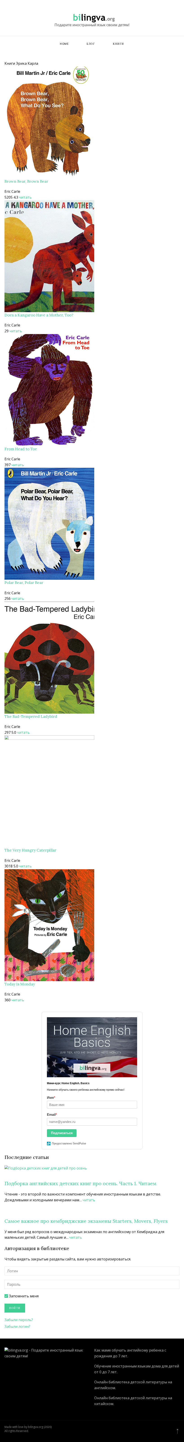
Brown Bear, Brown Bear (26, 181)
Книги (118, 44)
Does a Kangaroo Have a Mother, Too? (38, 315)
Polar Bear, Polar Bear (23, 582)
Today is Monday (19, 984)
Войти (14, 1308)
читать (25, 197)
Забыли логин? (17, 1326)
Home (64, 44)
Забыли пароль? (18, 1319)
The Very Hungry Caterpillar (30, 850)
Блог (91, 44)
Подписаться (62, 1133)
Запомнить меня (23, 1296)
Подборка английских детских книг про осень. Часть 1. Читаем (80, 1183)
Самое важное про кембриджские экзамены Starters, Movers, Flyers (86, 1221)
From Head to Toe (20, 448)
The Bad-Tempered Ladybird (30, 716)
